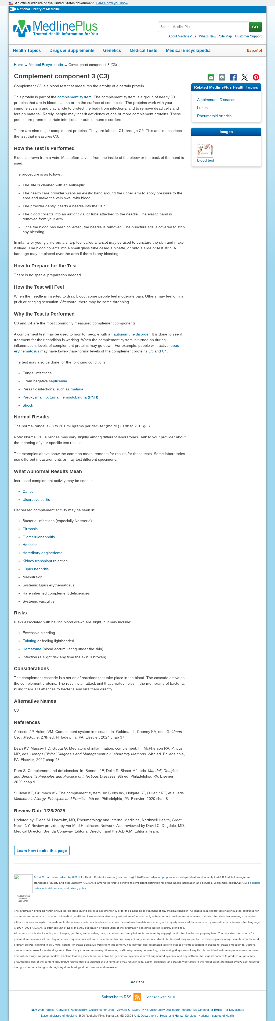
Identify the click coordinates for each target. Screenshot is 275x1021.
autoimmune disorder (132, 334)
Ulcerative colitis (36, 499)
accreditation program (159, 877)
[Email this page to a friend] (211, 77)
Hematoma (32, 649)
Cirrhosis (30, 529)
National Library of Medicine (38, 9)
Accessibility (79, 1009)
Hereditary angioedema (43, 553)
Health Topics (27, 50)
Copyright (62, 1009)
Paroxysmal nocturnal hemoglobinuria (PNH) (60, 397)
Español (254, 50)
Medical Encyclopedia (188, 50)
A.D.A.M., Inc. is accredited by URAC (56, 877)
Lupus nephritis (36, 569)
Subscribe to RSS (116, 997)
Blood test (205, 160)
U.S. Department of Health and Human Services (165, 1015)
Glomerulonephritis (39, 537)
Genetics (112, 50)
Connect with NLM (160, 997)
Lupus (202, 108)
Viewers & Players (128, 1009)
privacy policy (78, 888)
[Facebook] (233, 77)
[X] (245, 77)
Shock (28, 405)
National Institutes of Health (216, 1015)
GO (255, 27)
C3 (151, 351)
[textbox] (203, 27)
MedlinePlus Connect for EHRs (202, 1009)
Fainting (29, 641)
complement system (74, 97)
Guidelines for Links (102, 1009)
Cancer (29, 491)
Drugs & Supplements (72, 50)
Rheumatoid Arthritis (214, 116)
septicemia (58, 381)
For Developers (234, 1009)
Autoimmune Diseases (216, 99)
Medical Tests (143, 50)
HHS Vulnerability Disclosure (161, 1009)
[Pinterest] (256, 77)
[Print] (222, 77)
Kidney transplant (37, 561)
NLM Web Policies (43, 1009)
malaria (77, 389)
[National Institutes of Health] (13, 9)
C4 (164, 351)
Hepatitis (30, 545)
